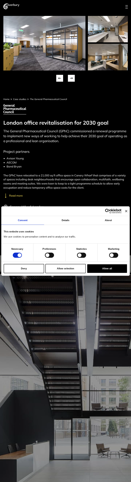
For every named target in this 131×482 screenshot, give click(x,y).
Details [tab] (65, 220)
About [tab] (108, 220)
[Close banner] (126, 211)
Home (6, 99)
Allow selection (65, 268)
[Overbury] (11, 6)
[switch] (49, 255)
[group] (44, 43)
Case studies (19, 99)
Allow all (107, 268)
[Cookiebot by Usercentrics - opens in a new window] (107, 211)
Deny (24, 268)
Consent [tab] (22, 220)
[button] (59, 78)
